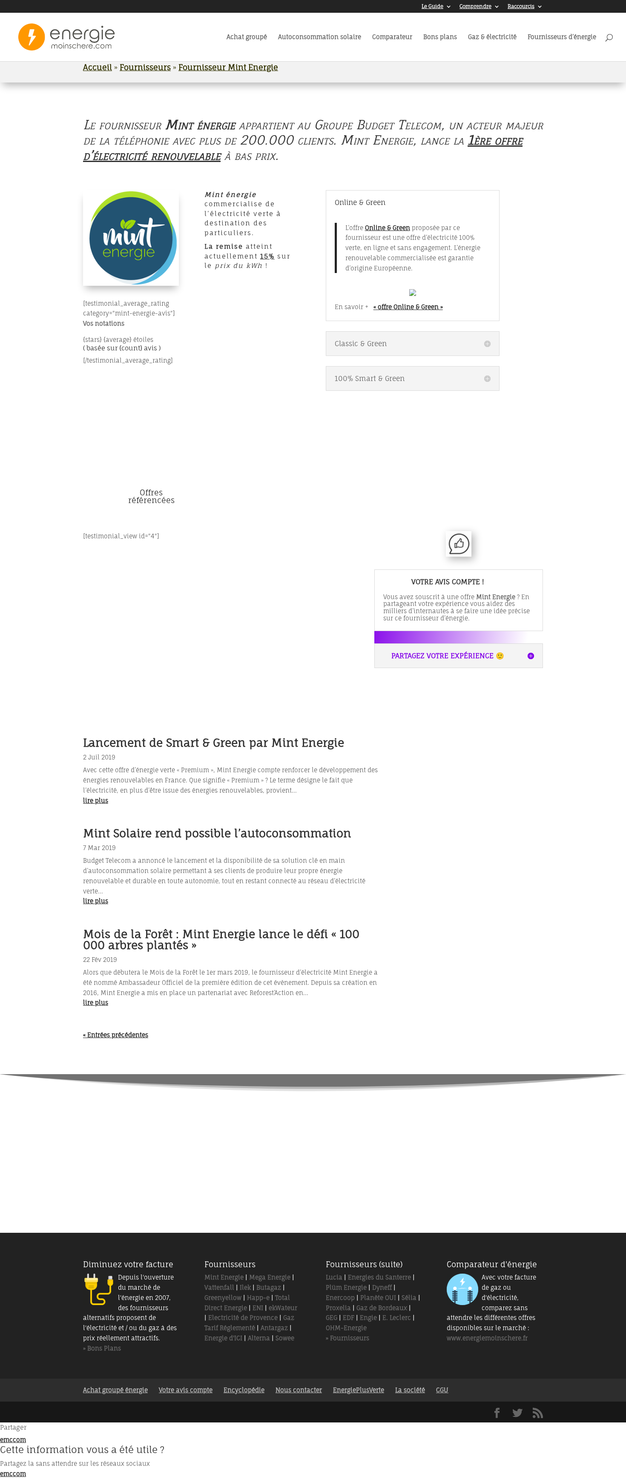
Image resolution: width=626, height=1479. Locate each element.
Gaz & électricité (492, 37)
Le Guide (432, 6)
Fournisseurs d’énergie (562, 37)
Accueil (97, 67)
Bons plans (440, 37)
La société (410, 1390)
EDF (348, 1317)
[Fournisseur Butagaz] (420, 1176)
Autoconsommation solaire (319, 37)
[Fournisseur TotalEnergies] (206, 1131)
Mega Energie (269, 1277)
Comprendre (475, 6)
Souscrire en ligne (394, 465)
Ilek (245, 1287)
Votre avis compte (185, 1390)
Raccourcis (521, 6)
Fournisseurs (145, 67)
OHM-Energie (346, 1327)
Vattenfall (219, 1287)
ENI (258, 1307)
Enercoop (340, 1297)
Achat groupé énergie (115, 1390)
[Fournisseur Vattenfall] (277, 1131)
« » (408, 306)
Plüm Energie (346, 1287)
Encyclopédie (244, 1390)
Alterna (259, 1338)
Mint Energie (224, 1277)
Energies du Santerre (379, 1277)
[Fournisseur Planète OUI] (206, 1176)
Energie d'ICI (223, 1338)
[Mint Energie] (348, 1131)
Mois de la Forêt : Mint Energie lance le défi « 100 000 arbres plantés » (221, 939)
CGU (442, 1390)
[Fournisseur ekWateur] (420, 1131)
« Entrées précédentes (115, 1034)
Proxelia (338, 1307)
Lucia (334, 1277)
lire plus (95, 800)
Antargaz (274, 1327)
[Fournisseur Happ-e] (277, 1176)
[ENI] (348, 1176)
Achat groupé (247, 37)
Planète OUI (378, 1297)
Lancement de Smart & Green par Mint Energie (213, 742)
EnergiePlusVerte (358, 1390)
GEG (331, 1317)
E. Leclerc (396, 1317)
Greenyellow (222, 1297)
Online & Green (387, 227)
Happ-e (258, 1297)
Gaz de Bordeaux (381, 1307)
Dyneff (382, 1287)
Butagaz (268, 1287)
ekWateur (283, 1307)
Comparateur (392, 37)
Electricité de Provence (243, 1317)
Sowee (285, 1338)
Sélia (409, 1297)
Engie (368, 1317)
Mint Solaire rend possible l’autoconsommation (217, 833)
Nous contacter (299, 1390)
